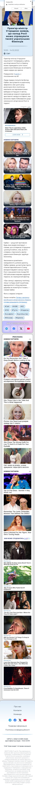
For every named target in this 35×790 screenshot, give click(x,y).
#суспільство (22, 314)
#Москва (8, 318)
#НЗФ (15, 306)
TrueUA (17, 74)
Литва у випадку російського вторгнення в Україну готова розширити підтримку (17, 300)
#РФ (7, 310)
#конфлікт (9, 314)
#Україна (25, 310)
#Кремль (19, 318)
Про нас (17, 706)
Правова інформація (17, 726)
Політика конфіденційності (17, 730)
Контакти (17, 710)
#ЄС (22, 306)
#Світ (7, 306)
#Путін (15, 310)
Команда (17, 714)
